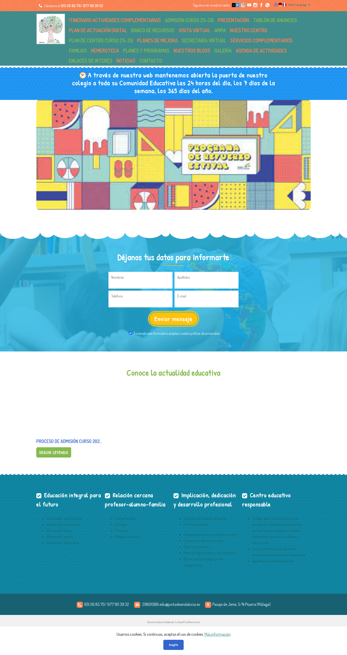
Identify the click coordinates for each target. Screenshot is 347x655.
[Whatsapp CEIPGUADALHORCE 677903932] (267, 5)
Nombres (117, 277)
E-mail (181, 296)
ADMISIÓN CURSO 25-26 (189, 20)
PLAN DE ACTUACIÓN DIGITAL (98, 30)
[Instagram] (255, 5)
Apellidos (183, 277)
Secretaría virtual (204, 40)
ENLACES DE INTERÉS (90, 60)
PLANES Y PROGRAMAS (146, 50)
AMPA (220, 30)
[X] (235, 5)
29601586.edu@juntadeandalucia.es (171, 604)
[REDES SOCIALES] (243, 5)
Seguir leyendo (53, 452)
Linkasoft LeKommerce (187, 622)
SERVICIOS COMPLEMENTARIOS (261, 40)
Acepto (173, 645)
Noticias (125, 60)
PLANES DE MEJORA (157, 40)
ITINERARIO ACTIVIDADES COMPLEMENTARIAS (115, 20)
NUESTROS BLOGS (192, 50)
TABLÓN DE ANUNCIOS (275, 20)
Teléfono (117, 296)
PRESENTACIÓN (233, 20)
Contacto (150, 60)
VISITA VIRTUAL (194, 30)
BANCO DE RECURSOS (153, 30)
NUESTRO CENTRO (248, 30)
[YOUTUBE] (249, 5)
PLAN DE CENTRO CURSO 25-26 (101, 40)
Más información (217, 634)
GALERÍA (223, 50)
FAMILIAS (78, 50)
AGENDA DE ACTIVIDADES (261, 50)
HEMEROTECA (105, 50)
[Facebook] (261, 5)
